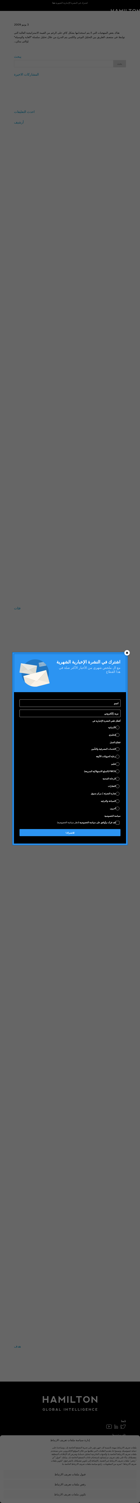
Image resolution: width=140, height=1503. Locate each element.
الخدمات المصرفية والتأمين (103, 748)
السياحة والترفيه (108, 800)
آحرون (113, 808)
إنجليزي (112, 734)
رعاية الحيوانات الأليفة (106, 756)
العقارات (112, 786)
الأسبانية (112, 727)
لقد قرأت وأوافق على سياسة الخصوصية (86, 822)
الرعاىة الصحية (109, 778)
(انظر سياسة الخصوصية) (68, 822)
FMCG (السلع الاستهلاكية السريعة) (100, 771)
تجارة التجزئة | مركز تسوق (103, 793)
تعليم (113, 763)
